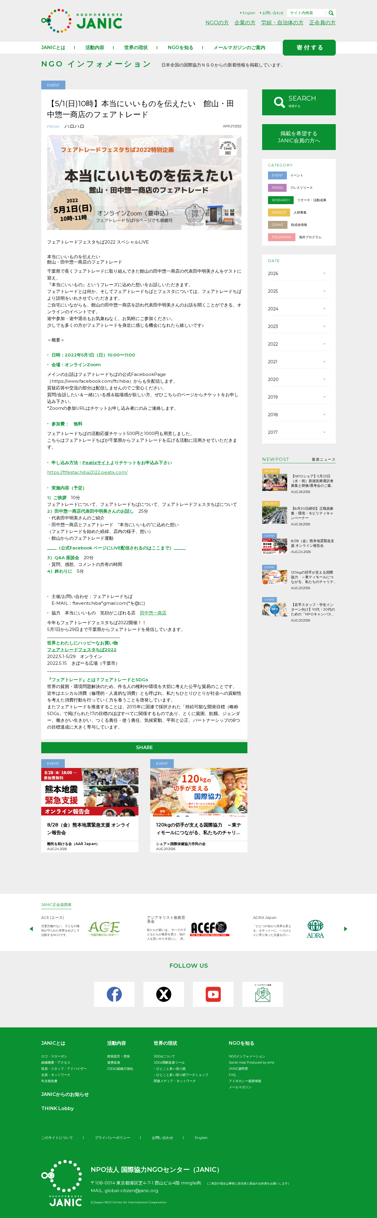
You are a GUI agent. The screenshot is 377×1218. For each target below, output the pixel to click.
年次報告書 (49, 1081)
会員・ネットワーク (55, 1075)
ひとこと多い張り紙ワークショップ (182, 1075)
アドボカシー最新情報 (245, 1081)
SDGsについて (164, 1056)
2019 (273, 397)
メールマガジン (240, 1087)
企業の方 (245, 22)
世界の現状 (136, 47)
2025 (273, 291)
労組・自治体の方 (282, 22)
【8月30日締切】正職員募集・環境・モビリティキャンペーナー (312, 513)
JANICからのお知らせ (65, 1094)
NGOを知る (181, 47)
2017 (273, 432)
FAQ (232, 1075)
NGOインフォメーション (247, 1056)
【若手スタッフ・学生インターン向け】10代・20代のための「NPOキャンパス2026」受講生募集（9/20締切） (313, 609)
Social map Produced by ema (251, 1062)
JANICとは (53, 47)
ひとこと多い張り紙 (171, 1069)
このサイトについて (57, 1137)
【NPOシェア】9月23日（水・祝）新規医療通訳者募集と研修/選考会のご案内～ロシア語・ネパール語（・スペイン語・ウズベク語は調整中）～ (313, 481)
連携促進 (113, 1062)
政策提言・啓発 (118, 1056)
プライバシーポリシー (112, 1137)
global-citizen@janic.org (131, 1190)
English (249, 13)
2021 (272, 361)
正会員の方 (322, 22)
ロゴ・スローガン (54, 1056)
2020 (273, 379)
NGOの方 (217, 22)
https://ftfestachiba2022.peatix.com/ (87, 472)
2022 (273, 344)
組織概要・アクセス (55, 1062)
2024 (273, 308)
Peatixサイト (96, 462)
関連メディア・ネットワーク (175, 1081)
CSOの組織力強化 (120, 1069)
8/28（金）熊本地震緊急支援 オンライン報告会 (88, 828)
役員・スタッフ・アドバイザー (64, 1069)
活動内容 (94, 47)
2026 (273, 273)
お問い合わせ (273, 13)
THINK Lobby (57, 1108)
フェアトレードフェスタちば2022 (82, 649)
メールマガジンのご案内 (239, 47)
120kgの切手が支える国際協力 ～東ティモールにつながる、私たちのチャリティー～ (198, 829)
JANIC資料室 (238, 1069)
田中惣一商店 (153, 613)
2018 (273, 414)
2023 (273, 326)
